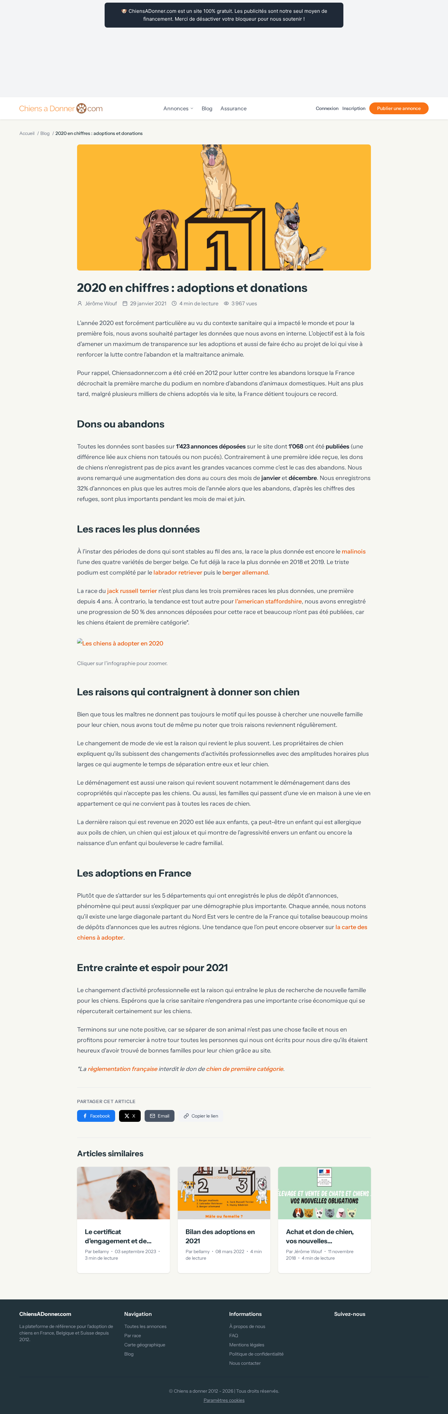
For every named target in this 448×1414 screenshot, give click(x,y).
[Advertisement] (224, 49)
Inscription (353, 108)
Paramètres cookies (224, 1400)
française (143, 1069)
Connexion (327, 108)
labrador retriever (177, 572)
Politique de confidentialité (256, 1354)
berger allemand (245, 572)
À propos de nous (247, 1326)
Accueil (26, 133)
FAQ (233, 1335)
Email (163, 1116)
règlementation (109, 1069)
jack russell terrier (132, 591)
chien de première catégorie (244, 1069)
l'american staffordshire (268, 601)
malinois (354, 551)
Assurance (233, 108)
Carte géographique (144, 1345)
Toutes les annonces (145, 1326)
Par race (132, 1335)
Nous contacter (245, 1363)
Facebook (100, 1116)
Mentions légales (246, 1345)
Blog (207, 108)
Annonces (176, 108)
